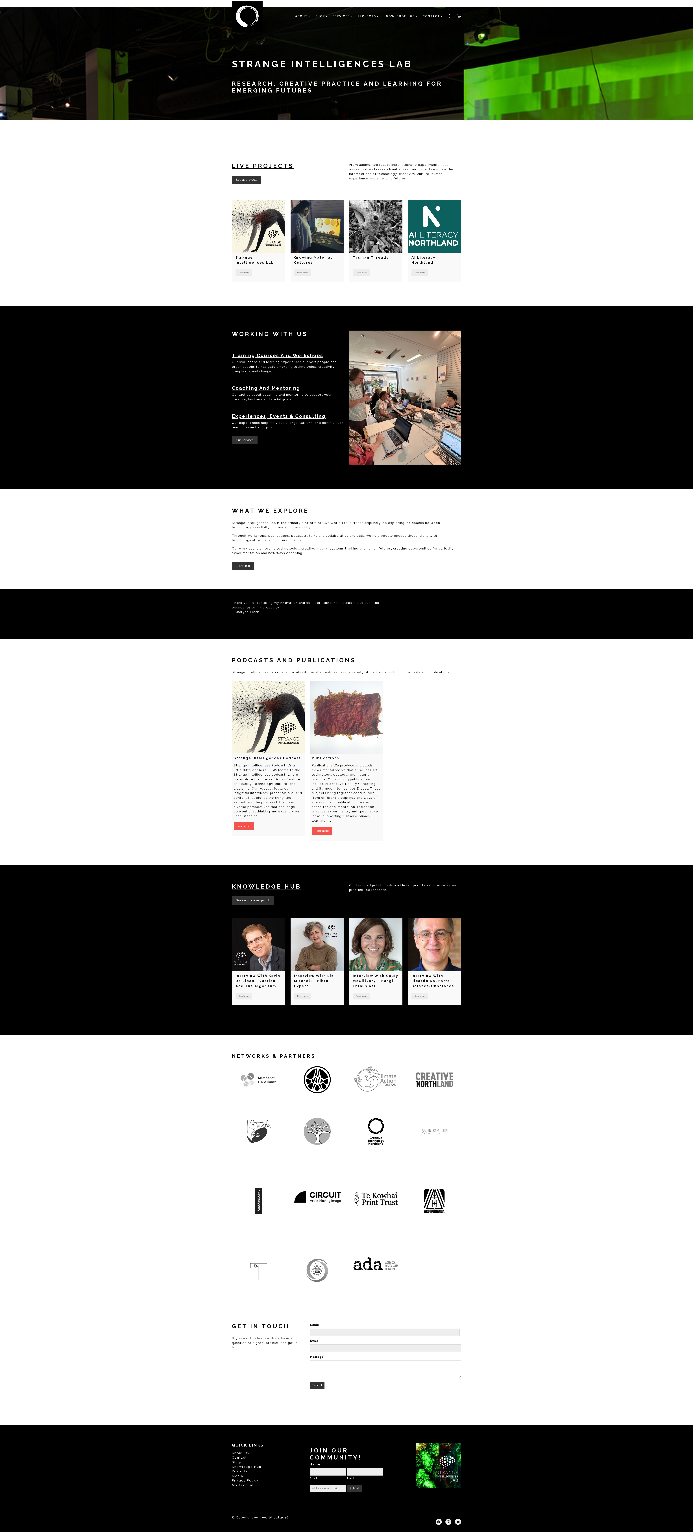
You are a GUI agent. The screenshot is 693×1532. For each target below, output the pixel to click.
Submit (317, 1385)
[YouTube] (458, 1522)
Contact (239, 1457)
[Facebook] (439, 1522)
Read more (244, 272)
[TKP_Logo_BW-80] (375, 1198)
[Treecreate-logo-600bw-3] (317, 1131)
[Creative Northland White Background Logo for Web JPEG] (434, 1079)
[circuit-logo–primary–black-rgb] (317, 1196)
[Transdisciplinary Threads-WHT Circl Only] (258, 1270)
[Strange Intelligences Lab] (258, 226)
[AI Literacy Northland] (434, 226)
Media (237, 1476)
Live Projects (263, 165)
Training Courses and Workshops (277, 355)
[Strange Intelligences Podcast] (268, 717)
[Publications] (346, 717)
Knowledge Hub (266, 886)
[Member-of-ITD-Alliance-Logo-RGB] (258, 1079)
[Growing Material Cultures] (317, 226)
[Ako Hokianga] (434, 1200)
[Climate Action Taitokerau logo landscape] (376, 1079)
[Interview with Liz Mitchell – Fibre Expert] (317, 944)
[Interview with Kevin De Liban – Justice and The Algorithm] (258, 944)
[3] (434, 1131)
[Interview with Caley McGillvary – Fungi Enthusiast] (375, 944)
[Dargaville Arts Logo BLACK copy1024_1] (258, 1131)
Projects (240, 1471)
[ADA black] (375, 1263)
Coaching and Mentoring (266, 388)
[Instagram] (448, 1522)
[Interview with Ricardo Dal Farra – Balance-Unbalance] (434, 944)
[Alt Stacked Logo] (376, 1131)
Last (351, 1478)
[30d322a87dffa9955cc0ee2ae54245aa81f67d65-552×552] (317, 1079)
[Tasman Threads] (375, 226)
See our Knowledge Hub (253, 900)
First (313, 1478)
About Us (240, 1453)
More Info (243, 566)
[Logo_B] (317, 1270)
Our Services (245, 440)
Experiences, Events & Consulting (279, 416)
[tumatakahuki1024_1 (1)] (258, 1200)
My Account (243, 1485)
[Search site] (450, 16)
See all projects (246, 179)
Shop (236, 1462)
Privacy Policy (245, 1480)
